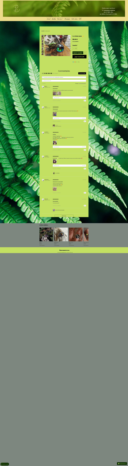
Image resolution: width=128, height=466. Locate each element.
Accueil (43, 30)
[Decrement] (74, 48)
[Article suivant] (87, 234)
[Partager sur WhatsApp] (77, 62)
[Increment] (76, 48)
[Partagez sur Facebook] (73, 62)
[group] (63, 237)
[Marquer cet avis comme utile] (85, 100)
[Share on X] (78, 62)
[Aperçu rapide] (46, 234)
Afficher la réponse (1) (56, 97)
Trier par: (76, 83)
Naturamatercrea (64, 250)
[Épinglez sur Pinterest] (75, 62)
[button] (58, 73)
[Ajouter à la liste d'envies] (85, 52)
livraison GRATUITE (75, 41)
